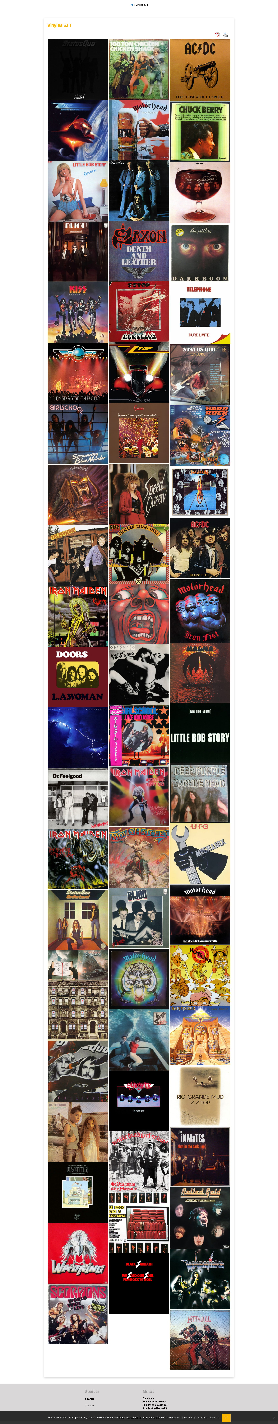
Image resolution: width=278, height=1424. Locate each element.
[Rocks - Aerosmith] (139, 1101)
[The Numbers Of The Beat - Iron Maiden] (78, 859)
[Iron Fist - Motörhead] (200, 611)
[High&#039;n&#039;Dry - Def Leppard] (200, 492)
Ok (226, 1417)
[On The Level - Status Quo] (78, 920)
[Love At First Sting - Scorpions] (139, 674)
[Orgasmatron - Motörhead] (78, 495)
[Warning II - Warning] (78, 1253)
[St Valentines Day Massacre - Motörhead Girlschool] (139, 1161)
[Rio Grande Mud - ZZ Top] (200, 1096)
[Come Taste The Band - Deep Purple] (200, 192)
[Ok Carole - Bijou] (139, 918)
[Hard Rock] (200, 435)
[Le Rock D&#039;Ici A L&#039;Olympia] (139, 1222)
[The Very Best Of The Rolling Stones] (200, 1218)
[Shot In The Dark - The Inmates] (200, 1156)
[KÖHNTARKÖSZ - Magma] (200, 673)
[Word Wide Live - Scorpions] (78, 1314)
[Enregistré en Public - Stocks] (78, 373)
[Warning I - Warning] (200, 1279)
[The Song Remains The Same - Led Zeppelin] (78, 1192)
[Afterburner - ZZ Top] (78, 130)
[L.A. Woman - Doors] (78, 677)
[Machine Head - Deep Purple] (200, 793)
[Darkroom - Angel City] (200, 253)
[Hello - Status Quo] (78, 69)
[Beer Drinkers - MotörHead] (139, 130)
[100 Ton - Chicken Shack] (139, 69)
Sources (89, 1398)
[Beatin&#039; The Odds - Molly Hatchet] (139, 857)
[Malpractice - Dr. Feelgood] (78, 798)
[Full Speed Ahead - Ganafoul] (200, 1340)
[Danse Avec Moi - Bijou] (78, 252)
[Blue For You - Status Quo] (139, 190)
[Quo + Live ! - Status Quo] (78, 1071)
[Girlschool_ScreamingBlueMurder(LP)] (78, 434)
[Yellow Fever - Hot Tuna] (200, 975)
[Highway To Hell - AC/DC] (200, 548)
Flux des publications (154, 1402)
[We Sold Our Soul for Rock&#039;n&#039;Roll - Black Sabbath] (139, 1283)
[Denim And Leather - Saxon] (139, 251)
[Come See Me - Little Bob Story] (78, 191)
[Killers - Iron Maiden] (78, 616)
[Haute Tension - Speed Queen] (139, 494)
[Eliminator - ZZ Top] (139, 372)
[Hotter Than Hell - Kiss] (139, 554)
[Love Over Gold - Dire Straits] (78, 737)
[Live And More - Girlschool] (139, 735)
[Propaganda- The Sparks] (139, 1040)
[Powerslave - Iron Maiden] (200, 1035)
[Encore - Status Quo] (200, 374)
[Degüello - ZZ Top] (139, 311)
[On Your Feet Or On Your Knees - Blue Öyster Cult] (78, 965)
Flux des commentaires (155, 1405)
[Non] (274, 1417)
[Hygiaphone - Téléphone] (78, 555)
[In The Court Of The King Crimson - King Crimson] (139, 614)
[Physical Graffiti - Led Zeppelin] (78, 1010)
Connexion (148, 1398)
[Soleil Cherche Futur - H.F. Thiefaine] (78, 1132)
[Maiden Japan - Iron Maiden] (139, 796)
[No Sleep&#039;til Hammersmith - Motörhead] (200, 914)
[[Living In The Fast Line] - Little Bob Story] (200, 733)
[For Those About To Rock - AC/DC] (200, 70)
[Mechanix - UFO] (200, 853)
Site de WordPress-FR (155, 1408)
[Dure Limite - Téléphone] (200, 314)
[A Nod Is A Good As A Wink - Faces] (139, 433)
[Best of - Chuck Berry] (200, 131)
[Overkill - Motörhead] (139, 979)
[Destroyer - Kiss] (78, 312)
